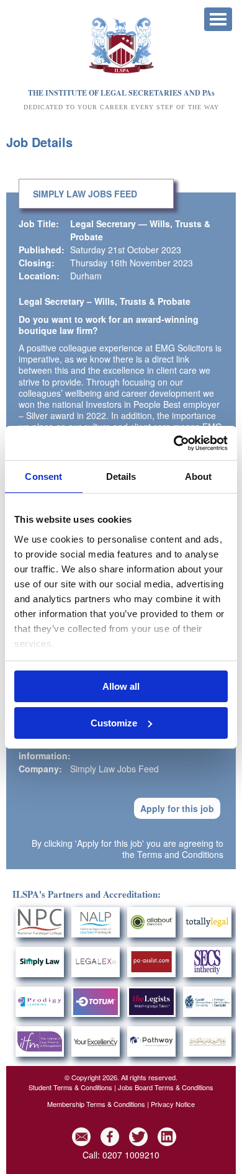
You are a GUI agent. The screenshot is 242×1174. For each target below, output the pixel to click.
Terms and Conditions (180, 854)
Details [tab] (121, 476)
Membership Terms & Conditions (96, 1104)
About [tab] (198, 476)
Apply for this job (177, 808)
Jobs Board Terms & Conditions (165, 1087)
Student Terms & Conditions (70, 1087)
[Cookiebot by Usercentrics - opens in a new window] (174, 443)
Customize (114, 723)
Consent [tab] (43, 476)
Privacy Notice (173, 1104)
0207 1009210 (130, 1155)
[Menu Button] (218, 19)
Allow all (121, 686)
